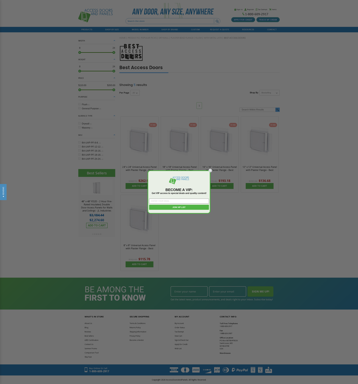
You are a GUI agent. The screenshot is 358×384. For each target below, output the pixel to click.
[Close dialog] (210, 170)
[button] (3, 192)
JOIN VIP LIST (179, 207)
